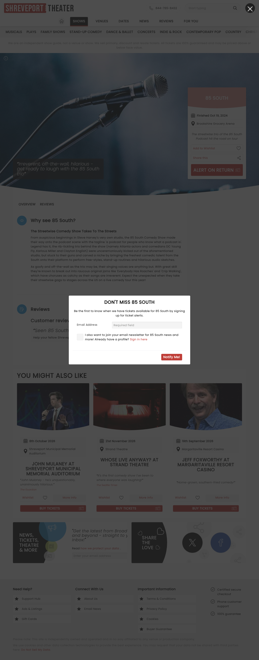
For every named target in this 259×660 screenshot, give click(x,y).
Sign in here (139, 339)
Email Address (87, 325)
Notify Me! (171, 357)
